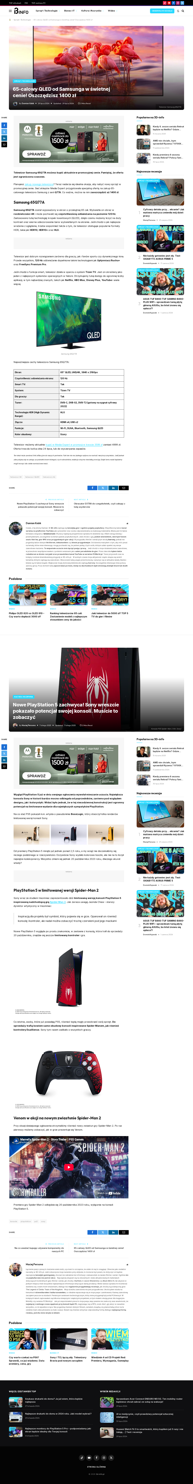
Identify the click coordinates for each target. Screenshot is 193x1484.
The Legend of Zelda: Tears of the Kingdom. (44, 1289)
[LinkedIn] (4, 138)
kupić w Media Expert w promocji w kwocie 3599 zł (74, 444)
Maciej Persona (149, 220)
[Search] (182, 11)
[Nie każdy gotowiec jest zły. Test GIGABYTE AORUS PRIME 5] (160, 238)
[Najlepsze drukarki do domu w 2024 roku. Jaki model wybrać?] (16, 1417)
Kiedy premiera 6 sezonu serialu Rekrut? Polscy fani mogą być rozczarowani (167, 156)
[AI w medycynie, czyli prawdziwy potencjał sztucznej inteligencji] (107, 1417)
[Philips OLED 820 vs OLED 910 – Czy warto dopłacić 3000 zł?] (27, 594)
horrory (111, 540)
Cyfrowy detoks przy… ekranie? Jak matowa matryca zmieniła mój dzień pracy (163, 212)
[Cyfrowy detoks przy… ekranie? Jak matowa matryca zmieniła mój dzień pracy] (160, 192)
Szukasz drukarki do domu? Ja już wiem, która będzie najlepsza (54, 1400)
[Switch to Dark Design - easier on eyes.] (178, 11)
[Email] (4, 144)
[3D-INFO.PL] (21, 11)
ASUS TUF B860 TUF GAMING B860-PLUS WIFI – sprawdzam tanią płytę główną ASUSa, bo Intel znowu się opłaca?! (163, 303)
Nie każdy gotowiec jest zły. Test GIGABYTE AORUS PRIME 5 (161, 257)
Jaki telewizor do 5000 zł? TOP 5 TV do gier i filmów (109, 615)
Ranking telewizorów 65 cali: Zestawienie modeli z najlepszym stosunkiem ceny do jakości (68, 616)
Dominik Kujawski (150, 263)
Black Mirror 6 (108, 1281)
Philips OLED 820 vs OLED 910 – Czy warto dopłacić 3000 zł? (26, 615)
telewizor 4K (16, 477)
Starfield (77, 1281)
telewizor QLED (32, 477)
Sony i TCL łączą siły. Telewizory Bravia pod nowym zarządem (68, 1359)
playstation (26, 1221)
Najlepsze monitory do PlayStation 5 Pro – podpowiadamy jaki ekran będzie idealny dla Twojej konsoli (58, 1430)
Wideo (111, 10)
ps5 (36, 1221)
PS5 (26, 3)
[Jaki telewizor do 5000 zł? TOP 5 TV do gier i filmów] (110, 594)
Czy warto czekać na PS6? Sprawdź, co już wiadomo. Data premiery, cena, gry (26, 1360)
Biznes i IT (69, 10)
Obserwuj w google (162, 11)
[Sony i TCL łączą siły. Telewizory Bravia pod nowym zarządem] (68, 1338)
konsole (13, 1221)
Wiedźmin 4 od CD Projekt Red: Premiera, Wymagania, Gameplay (110, 1359)
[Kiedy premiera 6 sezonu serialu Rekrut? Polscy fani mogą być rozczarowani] (143, 158)
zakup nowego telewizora (39, 184)
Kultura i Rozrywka (91, 10)
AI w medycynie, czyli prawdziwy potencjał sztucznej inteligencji (144, 1415)
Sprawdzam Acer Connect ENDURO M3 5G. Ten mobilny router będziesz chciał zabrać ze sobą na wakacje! (149, 1400)
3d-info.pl (100, 1474)
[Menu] (10, 11)
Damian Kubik (28, 103)
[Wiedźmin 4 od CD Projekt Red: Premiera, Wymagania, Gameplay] (110, 1338)
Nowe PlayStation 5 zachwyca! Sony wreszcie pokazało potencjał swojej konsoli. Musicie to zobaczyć (40, 506)
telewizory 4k (49, 477)
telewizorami (49, 534)
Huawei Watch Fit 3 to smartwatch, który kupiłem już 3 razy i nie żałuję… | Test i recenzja (149, 1430)
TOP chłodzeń (15, 3)
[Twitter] (4, 131)
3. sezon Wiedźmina (90, 1281)
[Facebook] (4, 125)
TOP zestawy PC (39, 3)
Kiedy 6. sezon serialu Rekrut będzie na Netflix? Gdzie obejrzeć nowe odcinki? (168, 128)
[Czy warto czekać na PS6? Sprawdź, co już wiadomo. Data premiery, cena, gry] (27, 1338)
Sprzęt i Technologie (47, 10)
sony (43, 1221)
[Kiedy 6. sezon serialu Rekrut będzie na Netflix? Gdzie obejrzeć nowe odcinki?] (143, 130)
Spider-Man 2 (58, 902)
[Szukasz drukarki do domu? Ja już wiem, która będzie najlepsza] (16, 1402)
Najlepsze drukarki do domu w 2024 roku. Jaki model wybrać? (58, 1413)
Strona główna (96, 1467)
